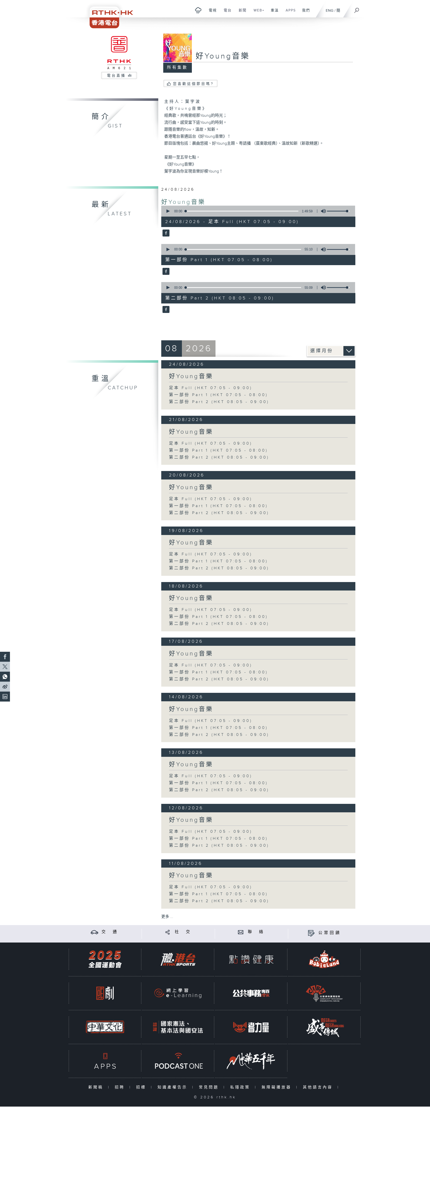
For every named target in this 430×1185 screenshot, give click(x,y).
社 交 (183, 932)
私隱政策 (241, 1087)
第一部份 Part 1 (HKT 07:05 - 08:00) (218, 395)
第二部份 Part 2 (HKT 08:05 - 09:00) (219, 402)
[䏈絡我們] (240, 932)
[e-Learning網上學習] (178, 993)
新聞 (241, 12)
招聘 (121, 1087)
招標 (142, 1087)
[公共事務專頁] (251, 993)
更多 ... (167, 916)
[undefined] (198, 10)
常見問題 (210, 1087)
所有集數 (177, 67)
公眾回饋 (329, 933)
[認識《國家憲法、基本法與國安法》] (178, 1027)
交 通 (110, 932)
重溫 (273, 12)
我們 (304, 12)
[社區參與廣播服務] (324, 993)
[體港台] (178, 959)
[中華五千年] (251, 1060)
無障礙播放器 (278, 1087)
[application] (256, 211)
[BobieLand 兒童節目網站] (324, 959)
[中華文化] (105, 1027)
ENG (329, 10)
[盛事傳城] (324, 1027)
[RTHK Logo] (108, 14)
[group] (322, 211)
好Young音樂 (183, 202)
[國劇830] (105, 993)
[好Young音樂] (165, 233)
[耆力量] (251, 1027)
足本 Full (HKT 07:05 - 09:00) (210, 388)
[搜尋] (357, 8)
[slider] (338, 211)
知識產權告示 (174, 1087)
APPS (289, 12)
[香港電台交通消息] (94, 932)
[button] (167, 211)
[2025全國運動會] (105, 959)
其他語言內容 (319, 1087)
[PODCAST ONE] (178, 1060)
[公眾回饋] (311, 933)
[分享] (167, 932)
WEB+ (257, 12)
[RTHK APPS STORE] (105, 1060)
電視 (211, 12)
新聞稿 (97, 1087)
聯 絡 (256, 932)
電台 (226, 12)
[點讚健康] (251, 959)
